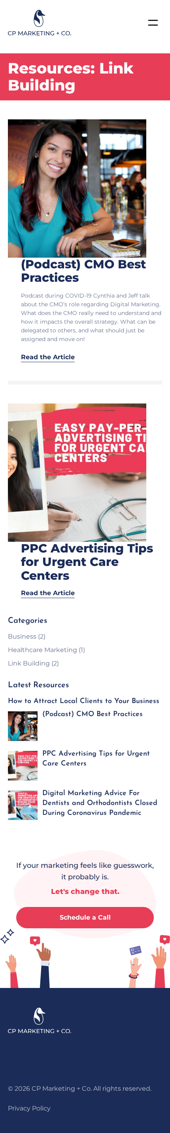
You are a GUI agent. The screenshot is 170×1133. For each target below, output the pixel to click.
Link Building (29, 663)
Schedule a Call (85, 917)
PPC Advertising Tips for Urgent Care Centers (87, 562)
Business (22, 636)
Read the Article (48, 357)
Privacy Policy (29, 1108)
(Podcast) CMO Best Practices (83, 271)
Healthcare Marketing (42, 650)
